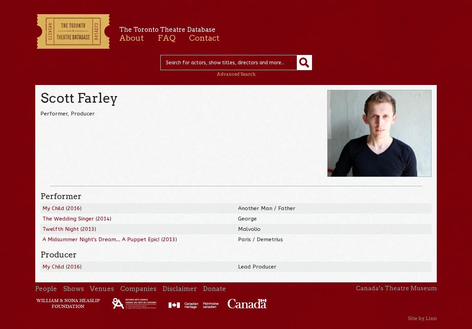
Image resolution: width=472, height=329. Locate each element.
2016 (73, 208)
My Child (53, 208)
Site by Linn (422, 318)
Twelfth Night (61, 229)
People (46, 289)
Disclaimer (179, 289)
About (131, 38)
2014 (103, 219)
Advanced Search (236, 74)
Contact (204, 38)
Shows (73, 289)
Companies (138, 289)
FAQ (167, 38)
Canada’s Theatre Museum (396, 288)
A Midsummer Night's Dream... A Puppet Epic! (101, 239)
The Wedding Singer (68, 219)
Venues (102, 289)
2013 (88, 229)
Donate (214, 289)
